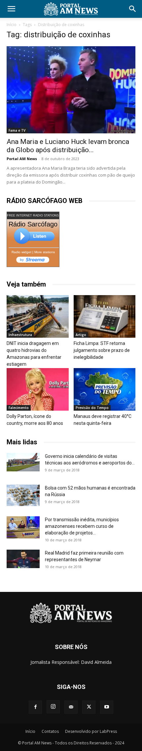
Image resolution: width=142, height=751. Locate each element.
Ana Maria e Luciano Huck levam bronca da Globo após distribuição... (68, 146)
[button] (11, 9)
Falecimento (19, 407)
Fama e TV (17, 130)
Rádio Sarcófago (33, 224)
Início (12, 24)
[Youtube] (106, 707)
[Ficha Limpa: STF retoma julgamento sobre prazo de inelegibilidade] (105, 316)
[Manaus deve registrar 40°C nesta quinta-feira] (105, 389)
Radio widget (21, 252)
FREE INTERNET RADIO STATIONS (33, 215)
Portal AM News (22, 158)
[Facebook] (35, 707)
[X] (88, 707)
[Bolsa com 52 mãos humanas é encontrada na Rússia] (23, 495)
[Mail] (71, 707)
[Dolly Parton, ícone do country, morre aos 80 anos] (38, 389)
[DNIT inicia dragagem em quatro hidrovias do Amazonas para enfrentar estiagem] (38, 316)
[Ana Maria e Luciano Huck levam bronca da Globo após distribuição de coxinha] (71, 89)
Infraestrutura (20, 334)
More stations (44, 252)
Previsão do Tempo (92, 407)
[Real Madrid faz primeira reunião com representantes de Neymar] (23, 559)
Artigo (81, 334)
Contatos (50, 731)
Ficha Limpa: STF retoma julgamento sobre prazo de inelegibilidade (102, 350)
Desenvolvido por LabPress (91, 731)
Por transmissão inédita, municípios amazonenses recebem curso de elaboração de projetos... (82, 526)
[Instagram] (53, 706)
